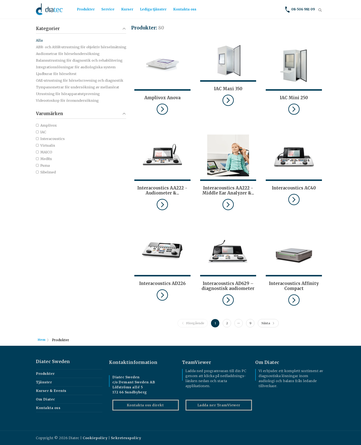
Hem (41, 340)
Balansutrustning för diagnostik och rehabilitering (79, 60)
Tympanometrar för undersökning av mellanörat (77, 87)
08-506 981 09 (303, 9)
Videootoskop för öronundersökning (67, 100)
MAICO (46, 152)
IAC (43, 132)
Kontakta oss (184, 9)
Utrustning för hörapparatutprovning (68, 94)
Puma (45, 165)
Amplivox (48, 125)
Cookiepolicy (95, 438)
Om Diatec (45, 399)
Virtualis (47, 145)
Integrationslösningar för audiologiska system (76, 67)
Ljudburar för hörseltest (56, 74)
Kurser (127, 9)
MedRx (46, 159)
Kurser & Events (51, 391)
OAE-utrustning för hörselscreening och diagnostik (79, 80)
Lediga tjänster (153, 9)
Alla (39, 40)
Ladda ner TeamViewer (218, 405)
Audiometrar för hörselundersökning (67, 54)
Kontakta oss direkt (146, 405)
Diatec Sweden (53, 361)
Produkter (86, 9)
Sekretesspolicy (126, 438)
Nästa (265, 323)
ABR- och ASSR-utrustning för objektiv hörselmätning (81, 47)
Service (107, 9)
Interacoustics (52, 139)
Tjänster (44, 382)
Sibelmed (48, 172)
